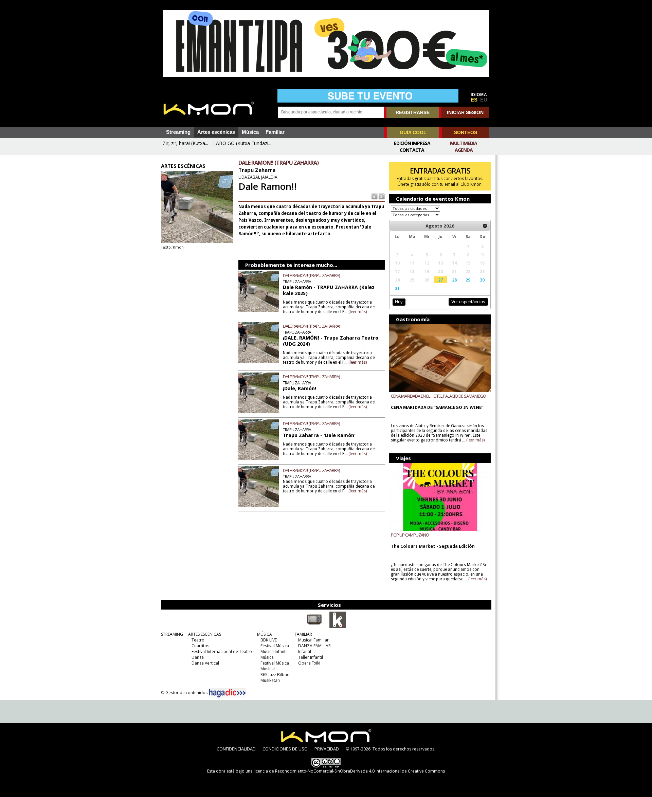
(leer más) (357, 311)
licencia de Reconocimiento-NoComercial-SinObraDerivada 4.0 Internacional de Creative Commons (349, 771)
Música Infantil (274, 651)
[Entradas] (337, 626)
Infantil (304, 651)
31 (397, 288)
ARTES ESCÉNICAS (204, 634)
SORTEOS (465, 132)
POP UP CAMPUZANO (410, 535)
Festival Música (274, 646)
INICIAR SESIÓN (465, 112)
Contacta (412, 150)
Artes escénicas (216, 132)
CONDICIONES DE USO (285, 749)
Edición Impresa (412, 143)
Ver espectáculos (468, 301)
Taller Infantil (310, 657)
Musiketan (270, 680)
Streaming (178, 132)
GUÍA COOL (413, 132)
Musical (267, 669)
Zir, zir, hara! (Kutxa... (185, 143)
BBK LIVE (268, 640)
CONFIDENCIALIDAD (236, 749)
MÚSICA (264, 634)
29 (468, 280)
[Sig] (485, 226)
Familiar (275, 132)
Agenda (464, 150)
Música (250, 132)
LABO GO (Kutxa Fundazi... (242, 143)
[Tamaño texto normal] (374, 196)
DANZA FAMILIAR (314, 646)
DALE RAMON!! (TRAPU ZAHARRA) (311, 275)
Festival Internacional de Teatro (222, 651)
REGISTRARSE (413, 112)
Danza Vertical (205, 663)
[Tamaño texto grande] (381, 196)
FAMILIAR (303, 634)
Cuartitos (200, 646)
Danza (198, 657)
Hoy (399, 301)
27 (440, 280)
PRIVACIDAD (326, 749)
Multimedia (463, 143)
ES (474, 100)
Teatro (198, 640)
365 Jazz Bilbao (275, 674)
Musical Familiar (313, 640)
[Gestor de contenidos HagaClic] (227, 693)
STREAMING (172, 634)
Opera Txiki (309, 663)
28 (454, 280)
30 (482, 280)
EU (483, 100)
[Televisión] (314, 626)
